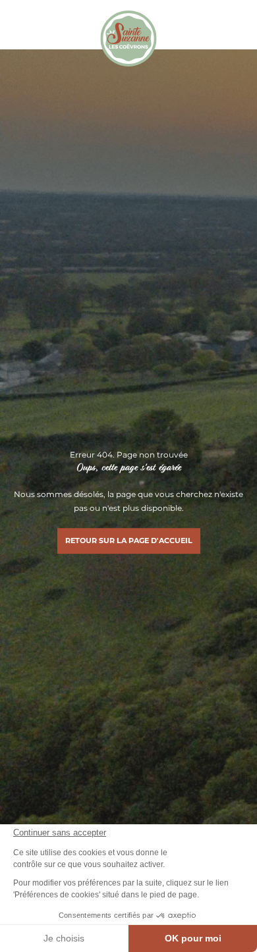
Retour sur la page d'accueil (128, 540)
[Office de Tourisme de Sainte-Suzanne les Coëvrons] (128, 38)
